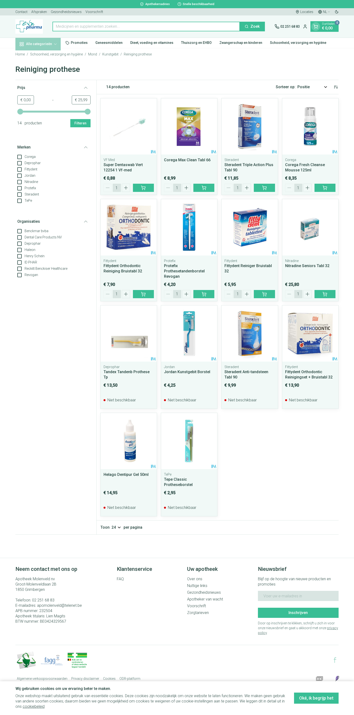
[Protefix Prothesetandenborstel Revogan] (189, 227)
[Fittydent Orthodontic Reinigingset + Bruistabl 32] (310, 333)
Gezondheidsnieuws (66, 12)
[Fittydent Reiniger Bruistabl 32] (250, 227)
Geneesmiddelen (109, 43)
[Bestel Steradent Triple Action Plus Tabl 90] (264, 188)
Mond (92, 54)
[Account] (305, 26)
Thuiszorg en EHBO (196, 43)
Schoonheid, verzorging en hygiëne (298, 43)
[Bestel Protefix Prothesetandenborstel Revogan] (203, 294)
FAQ (120, 579)
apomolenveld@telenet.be (59, 605)
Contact (21, 12)
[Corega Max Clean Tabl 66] (189, 126)
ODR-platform (129, 679)
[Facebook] (335, 660)
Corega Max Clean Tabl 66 (187, 160)
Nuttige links (197, 585)
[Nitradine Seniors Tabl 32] (310, 227)
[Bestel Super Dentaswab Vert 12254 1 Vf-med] (143, 188)
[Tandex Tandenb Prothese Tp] (129, 333)
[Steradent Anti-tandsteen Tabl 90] (250, 333)
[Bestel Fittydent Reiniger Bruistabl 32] (264, 294)
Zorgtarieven (198, 612)
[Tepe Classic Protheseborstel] (189, 441)
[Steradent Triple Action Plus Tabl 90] (250, 126)
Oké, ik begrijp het (316, 698)
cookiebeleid (34, 706)
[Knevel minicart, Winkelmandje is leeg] (315, 26)
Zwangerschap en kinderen (240, 43)
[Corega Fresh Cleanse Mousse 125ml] (310, 126)
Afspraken (39, 12)
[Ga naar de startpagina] (29, 26)
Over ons (194, 579)
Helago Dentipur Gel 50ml (126, 474)
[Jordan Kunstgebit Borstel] (189, 333)
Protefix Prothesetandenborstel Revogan (184, 271)
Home (20, 54)
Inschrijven (298, 612)
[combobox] (146, 26)
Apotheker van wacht (205, 599)
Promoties (79, 43)
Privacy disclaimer (85, 679)
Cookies (109, 679)
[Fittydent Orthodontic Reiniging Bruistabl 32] (129, 227)
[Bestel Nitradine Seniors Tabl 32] (325, 294)
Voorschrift (94, 12)
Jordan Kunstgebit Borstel (187, 372)
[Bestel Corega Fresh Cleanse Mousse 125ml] (325, 188)
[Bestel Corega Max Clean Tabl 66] (203, 188)
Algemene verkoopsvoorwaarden (42, 679)
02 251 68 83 (43, 600)
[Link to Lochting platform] (337, 678)
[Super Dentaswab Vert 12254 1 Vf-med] (129, 126)
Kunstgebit (110, 54)
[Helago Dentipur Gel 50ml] (129, 441)
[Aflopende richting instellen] (336, 87)
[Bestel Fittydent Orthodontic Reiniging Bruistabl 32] (143, 294)
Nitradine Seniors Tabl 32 (307, 265)
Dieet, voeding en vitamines (151, 43)
